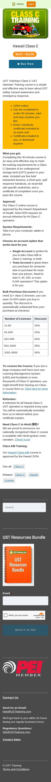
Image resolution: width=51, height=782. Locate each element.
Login (31, 4)
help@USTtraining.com (17, 711)
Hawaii (34, 474)
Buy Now (27, 64)
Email (7, 593)
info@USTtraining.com (16, 732)
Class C (19, 466)
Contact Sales (12, 739)
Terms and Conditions (16, 769)
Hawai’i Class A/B (18, 452)
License (9, 480)
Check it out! (22, 439)
